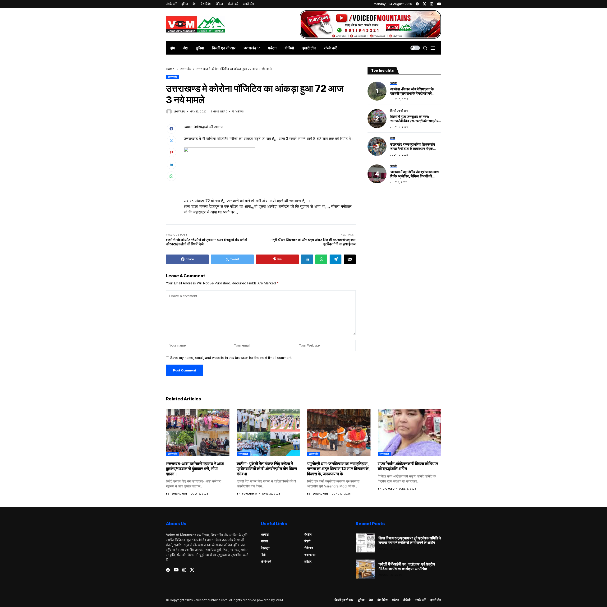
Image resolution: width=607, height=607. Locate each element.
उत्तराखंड (185, 69)
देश (371, 600)
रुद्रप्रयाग (310, 554)
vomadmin (179, 493)
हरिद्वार (308, 561)
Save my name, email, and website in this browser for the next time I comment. (231, 358)
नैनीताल (308, 548)
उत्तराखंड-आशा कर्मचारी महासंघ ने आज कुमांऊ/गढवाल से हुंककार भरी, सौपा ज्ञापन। (195, 468)
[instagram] (431, 3)
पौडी (263, 554)
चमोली (264, 541)
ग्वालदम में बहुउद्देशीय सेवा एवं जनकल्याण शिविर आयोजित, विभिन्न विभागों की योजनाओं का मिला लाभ (414, 174)
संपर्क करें (266, 561)
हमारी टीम (435, 600)
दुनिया (361, 600)
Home (170, 69)
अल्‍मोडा (265, 534)
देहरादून (265, 548)
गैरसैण (308, 534)
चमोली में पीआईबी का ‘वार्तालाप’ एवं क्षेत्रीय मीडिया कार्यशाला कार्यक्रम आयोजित (406, 566)
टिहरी (307, 541)
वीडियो (406, 600)
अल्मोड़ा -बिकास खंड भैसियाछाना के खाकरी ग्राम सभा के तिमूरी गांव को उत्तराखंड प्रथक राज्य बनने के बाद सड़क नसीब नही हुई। (415, 91)
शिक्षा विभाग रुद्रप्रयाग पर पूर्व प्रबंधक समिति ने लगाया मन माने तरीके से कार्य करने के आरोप (409, 540)
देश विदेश (382, 600)
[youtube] (439, 4)
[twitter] (424, 3)
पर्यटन (395, 600)
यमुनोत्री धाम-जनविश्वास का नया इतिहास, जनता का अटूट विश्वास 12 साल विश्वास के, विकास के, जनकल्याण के (338, 468)
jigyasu (179, 111)
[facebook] (417, 3)
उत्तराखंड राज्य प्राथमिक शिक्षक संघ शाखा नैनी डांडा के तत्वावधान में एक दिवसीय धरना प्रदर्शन (412, 146)
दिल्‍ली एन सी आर (344, 600)
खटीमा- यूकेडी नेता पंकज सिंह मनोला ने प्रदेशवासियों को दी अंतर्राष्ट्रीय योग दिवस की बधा (267, 468)
